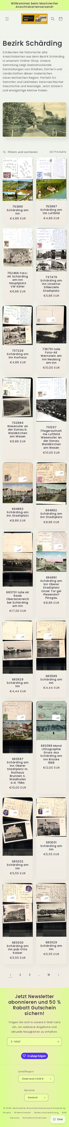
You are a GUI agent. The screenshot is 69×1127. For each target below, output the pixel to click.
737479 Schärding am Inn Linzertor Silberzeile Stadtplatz (51, 283)
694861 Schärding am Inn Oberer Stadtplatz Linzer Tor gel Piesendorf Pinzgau (51, 587)
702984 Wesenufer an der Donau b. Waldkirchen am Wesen (17, 429)
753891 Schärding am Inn (17, 210)
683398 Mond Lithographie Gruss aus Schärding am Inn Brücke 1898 (51, 754)
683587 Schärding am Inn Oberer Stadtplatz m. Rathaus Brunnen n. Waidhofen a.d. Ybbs (17, 770)
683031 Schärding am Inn (51, 846)
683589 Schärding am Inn (51, 679)
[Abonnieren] (58, 1042)
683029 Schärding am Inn (51, 946)
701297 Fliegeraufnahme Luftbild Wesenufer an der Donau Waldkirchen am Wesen (51, 437)
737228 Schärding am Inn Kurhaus (17, 354)
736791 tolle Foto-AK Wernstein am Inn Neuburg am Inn (51, 355)
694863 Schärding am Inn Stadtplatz (18, 512)
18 (49, 975)
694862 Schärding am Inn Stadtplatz (51, 514)
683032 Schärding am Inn (17, 865)
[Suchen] (53, 19)
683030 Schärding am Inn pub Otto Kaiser (17, 948)
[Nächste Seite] (58, 975)
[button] (7, 19)
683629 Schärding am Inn (17, 683)
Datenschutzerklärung (46, 1112)
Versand (14, 1117)
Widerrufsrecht (22, 1112)
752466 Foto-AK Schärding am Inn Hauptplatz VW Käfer (17, 279)
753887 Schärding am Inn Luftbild (51, 210)
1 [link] (10, 975)
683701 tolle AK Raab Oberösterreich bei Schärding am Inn (17, 599)
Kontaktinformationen (35, 1117)
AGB (64, 1112)
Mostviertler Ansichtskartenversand (33, 1108)
